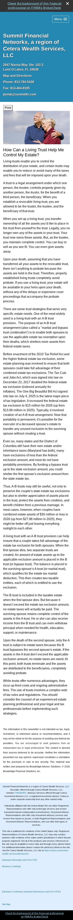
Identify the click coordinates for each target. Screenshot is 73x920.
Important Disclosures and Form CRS (41, 891)
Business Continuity (11, 866)
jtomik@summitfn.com (19, 94)
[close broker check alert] (67, 3)
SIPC (24, 793)
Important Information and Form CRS (19, 860)
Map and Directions (17, 75)
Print (8, 107)
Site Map (6, 904)
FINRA (18, 793)
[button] (60, 19)
